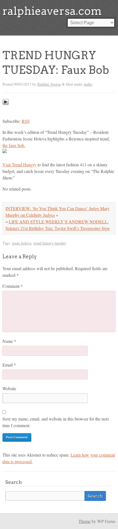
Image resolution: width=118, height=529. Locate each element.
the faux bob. (13, 145)
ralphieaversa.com (52, 11)
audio (88, 84)
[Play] (5, 110)
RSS (26, 121)
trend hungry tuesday (49, 243)
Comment (12, 286)
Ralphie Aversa (49, 84)
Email (9, 365)
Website (9, 388)
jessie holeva (21, 243)
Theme (84, 521)
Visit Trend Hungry (19, 164)
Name (9, 341)
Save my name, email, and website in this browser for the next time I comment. (55, 422)
